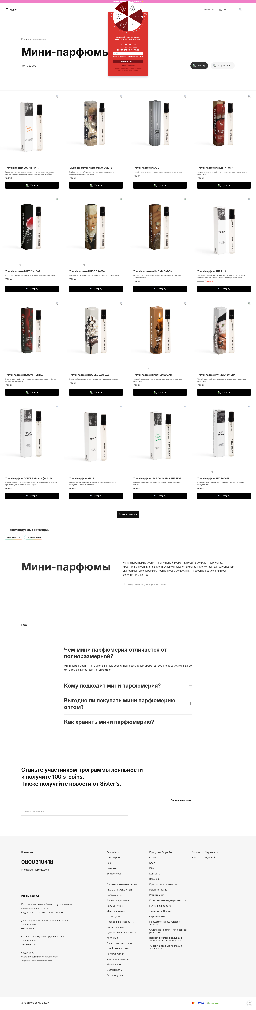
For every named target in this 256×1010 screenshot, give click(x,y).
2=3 (109, 878)
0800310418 (37, 862)
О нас (152, 857)
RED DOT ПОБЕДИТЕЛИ (120, 889)
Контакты (154, 873)
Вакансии (154, 878)
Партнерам (113, 857)
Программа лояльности (163, 884)
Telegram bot (28, 940)
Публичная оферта (160, 905)
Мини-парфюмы (116, 911)
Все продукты (115, 975)
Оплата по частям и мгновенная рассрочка (168, 931)
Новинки (112, 868)
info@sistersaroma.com (35, 869)
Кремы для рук (115, 927)
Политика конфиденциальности (167, 900)
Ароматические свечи (119, 943)
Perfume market (115, 953)
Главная (26, 39)
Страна (196, 852)
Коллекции (113, 937)
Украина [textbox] (210, 852)
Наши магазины (158, 889)
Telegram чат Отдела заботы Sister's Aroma (36, 960)
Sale (109, 862)
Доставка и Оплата (160, 911)
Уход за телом (115, 905)
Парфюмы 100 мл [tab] (13, 537)
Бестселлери (114, 873)
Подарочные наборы (119, 921)
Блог (152, 862)
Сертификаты (114, 969)
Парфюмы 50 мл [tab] (34, 537)
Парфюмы (112, 895)
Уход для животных (118, 959)
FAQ (151, 868)
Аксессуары (114, 916)
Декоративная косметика (121, 932)
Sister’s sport (114, 964)
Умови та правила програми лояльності (165, 947)
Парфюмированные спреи (122, 884)
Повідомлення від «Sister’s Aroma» (164, 923)
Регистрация (156, 895)
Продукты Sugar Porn (161, 852)
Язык (195, 857)
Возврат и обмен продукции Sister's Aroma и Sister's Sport (166, 939)
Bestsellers (113, 852)
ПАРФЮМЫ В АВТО (118, 948)
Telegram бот (28, 924)
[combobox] (217, 852)
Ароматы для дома (118, 900)
